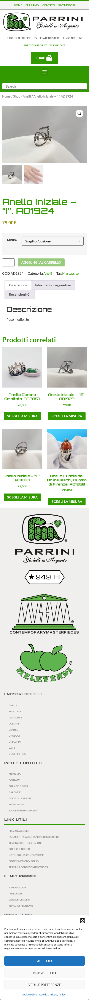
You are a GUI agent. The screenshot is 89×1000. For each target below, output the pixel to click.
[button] (82, 920)
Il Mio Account (18, 887)
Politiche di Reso (19, 849)
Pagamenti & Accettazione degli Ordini (34, 836)
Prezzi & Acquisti (19, 830)
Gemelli (13, 729)
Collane (14, 723)
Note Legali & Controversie (26, 855)
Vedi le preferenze (44, 985)
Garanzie (15, 792)
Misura (12, 239)
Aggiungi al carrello (41, 262)
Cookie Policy (29, 994)
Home (6, 96)
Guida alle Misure (20, 798)
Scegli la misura (22, 416)
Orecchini (15, 741)
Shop (16, 96)
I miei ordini (16, 893)
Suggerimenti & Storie (23, 810)
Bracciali (15, 711)
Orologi (14, 735)
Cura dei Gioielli (19, 786)
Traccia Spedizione (21, 905)
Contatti (14, 780)
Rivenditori (16, 804)
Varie (12, 747)
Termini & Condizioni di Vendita (28, 867)
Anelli (27, 96)
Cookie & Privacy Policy (52, 994)
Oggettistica (17, 753)
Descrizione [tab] (18, 285)
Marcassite (70, 273)
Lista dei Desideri (19, 899)
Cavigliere (15, 717)
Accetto (44, 961)
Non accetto (44, 973)
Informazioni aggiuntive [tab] (53, 285)
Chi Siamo (15, 774)
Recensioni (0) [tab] (19, 294)
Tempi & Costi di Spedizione (25, 842)
